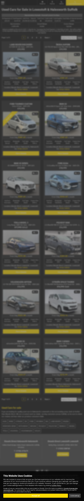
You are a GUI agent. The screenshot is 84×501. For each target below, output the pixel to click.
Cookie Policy (56, 485)
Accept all (36, 495)
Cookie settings (74, 496)
